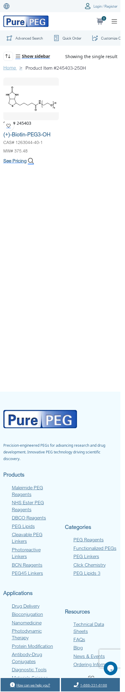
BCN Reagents (27, 565)
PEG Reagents (88, 539)
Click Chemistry (89, 565)
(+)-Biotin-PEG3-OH (26, 134)
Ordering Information (95, 664)
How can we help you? (33, 685)
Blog (78, 648)
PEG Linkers (86, 556)
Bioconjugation (27, 614)
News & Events (89, 656)
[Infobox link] (66, 38)
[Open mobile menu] (114, 21)
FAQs (79, 639)
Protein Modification (32, 646)
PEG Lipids (23, 526)
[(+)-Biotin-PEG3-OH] (31, 98)
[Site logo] (26, 21)
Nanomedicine (27, 623)
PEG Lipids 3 (86, 573)
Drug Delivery (25, 606)
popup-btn (23, 39)
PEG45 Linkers (27, 573)
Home (10, 68)
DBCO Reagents (29, 518)
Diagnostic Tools (29, 669)
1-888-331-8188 (93, 685)
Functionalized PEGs (95, 548)
